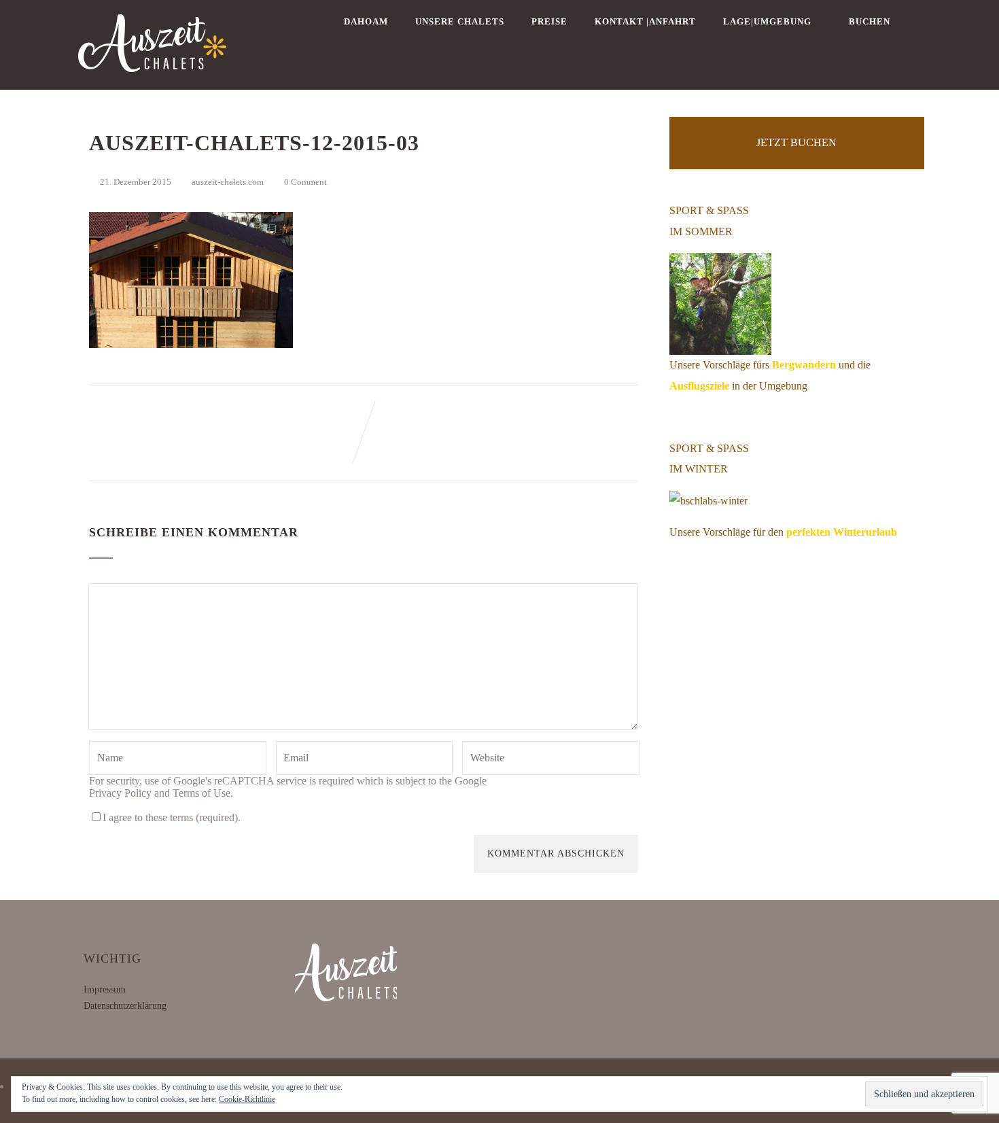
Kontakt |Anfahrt (645, 21)
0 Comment (305, 182)
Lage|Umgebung (767, 21)
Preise (549, 21)
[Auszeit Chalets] (152, 83)
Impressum (105, 989)
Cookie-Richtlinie (247, 1099)
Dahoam (366, 21)
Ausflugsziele (699, 386)
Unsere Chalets (459, 21)
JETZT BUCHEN (796, 142)
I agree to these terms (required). (172, 817)
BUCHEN (869, 21)
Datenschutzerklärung (125, 1006)
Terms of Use (201, 793)
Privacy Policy (120, 793)
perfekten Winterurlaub (841, 532)
